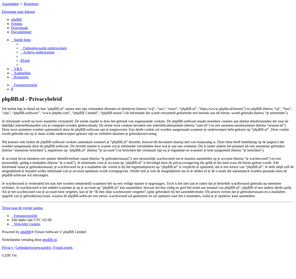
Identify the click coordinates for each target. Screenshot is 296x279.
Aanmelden (10, 4)
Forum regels (63, 247)
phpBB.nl (49, 240)
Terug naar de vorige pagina (22, 208)
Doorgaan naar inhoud (18, 12)
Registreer (31, 4)
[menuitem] (43, 48)
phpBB (16, 19)
